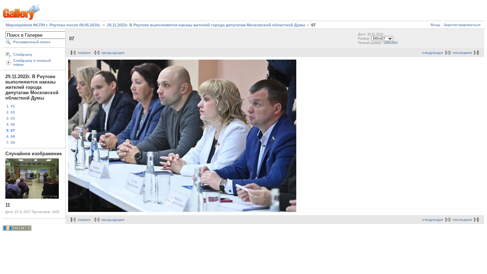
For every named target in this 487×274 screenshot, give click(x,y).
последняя (462, 53)
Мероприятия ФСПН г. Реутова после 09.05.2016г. (53, 25)
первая (84, 53)
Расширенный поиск (31, 42)
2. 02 (10, 112)
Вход (435, 25)
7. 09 (10, 142)
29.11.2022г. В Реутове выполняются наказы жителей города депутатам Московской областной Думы (206, 25)
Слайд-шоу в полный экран (32, 62)
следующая (432, 53)
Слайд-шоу (22, 54)
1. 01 (10, 106)
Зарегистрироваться (462, 25)
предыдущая (112, 53)
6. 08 (10, 136)
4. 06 (10, 124)
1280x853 (390, 43)
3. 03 (10, 118)
